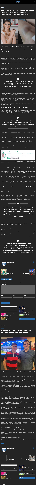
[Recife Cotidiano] (18, 2)
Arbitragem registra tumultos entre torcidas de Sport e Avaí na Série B (29, 310)
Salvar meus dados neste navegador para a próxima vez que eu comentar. (15, 300)
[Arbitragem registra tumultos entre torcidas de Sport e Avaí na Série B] (21, 311)
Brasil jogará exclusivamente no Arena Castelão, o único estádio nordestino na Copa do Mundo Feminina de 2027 (29, 314)
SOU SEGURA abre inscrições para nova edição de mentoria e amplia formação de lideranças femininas (11, 313)
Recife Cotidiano (10, 262)
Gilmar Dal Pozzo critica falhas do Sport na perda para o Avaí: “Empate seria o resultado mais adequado (29, 306)
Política (4, 325)
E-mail (14, 295)
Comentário (3, 284)
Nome (2, 295)
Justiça (2, 7)
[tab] (3, 310)
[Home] (1, 325)
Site (25, 295)
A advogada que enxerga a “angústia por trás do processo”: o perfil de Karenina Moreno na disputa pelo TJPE (11, 317)
